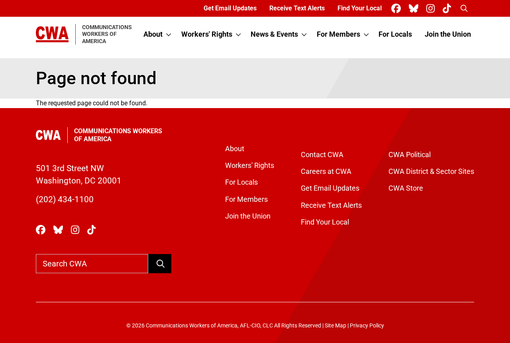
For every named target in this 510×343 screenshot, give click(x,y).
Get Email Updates (230, 8)
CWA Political (409, 155)
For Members (338, 34)
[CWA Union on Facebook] (397, 8)
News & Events (274, 34)
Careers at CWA (326, 171)
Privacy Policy (367, 325)
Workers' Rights (206, 34)
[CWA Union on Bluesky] (415, 8)
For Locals (395, 34)
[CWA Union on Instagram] (432, 8)
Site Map (335, 325)
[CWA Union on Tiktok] (448, 8)
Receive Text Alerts (297, 8)
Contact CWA (322, 155)
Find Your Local (359, 8)
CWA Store (405, 188)
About (153, 34)
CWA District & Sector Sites (431, 171)
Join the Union (448, 34)
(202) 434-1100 (65, 199)
